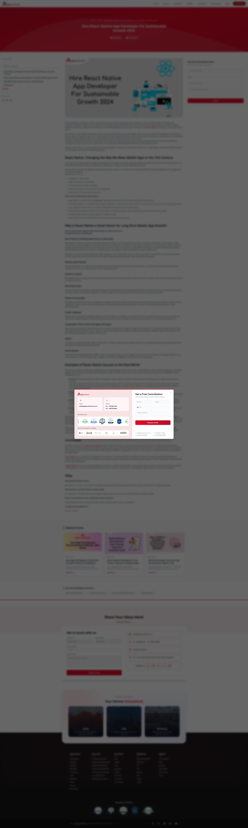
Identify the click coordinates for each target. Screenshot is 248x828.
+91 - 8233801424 (111, 406)
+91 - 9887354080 (111, 408)
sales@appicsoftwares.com (88, 406)
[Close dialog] (170, 392)
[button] (138, 407)
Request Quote (152, 423)
